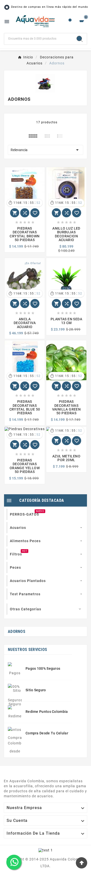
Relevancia (45, 150)
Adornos (16, 631)
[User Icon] (70, 21)
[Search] (80, 39)
